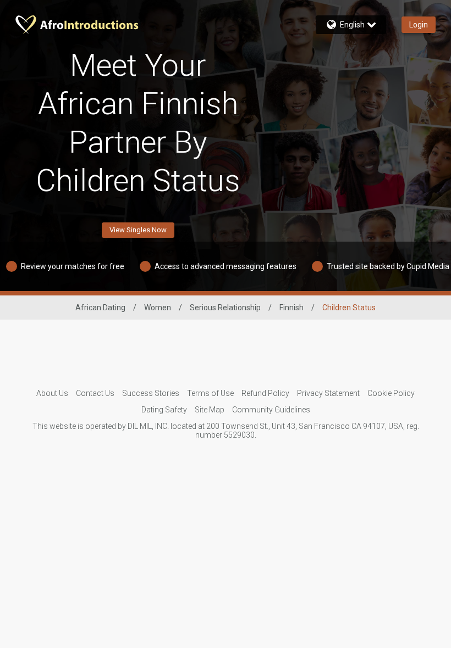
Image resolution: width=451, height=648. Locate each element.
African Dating (100, 307)
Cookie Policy (391, 393)
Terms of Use (210, 393)
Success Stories (150, 393)
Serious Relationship (225, 307)
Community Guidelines (271, 409)
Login (418, 24)
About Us (52, 393)
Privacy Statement (328, 393)
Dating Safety (164, 409)
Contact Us (95, 393)
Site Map (209, 409)
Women (157, 307)
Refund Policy (265, 393)
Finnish (291, 307)
